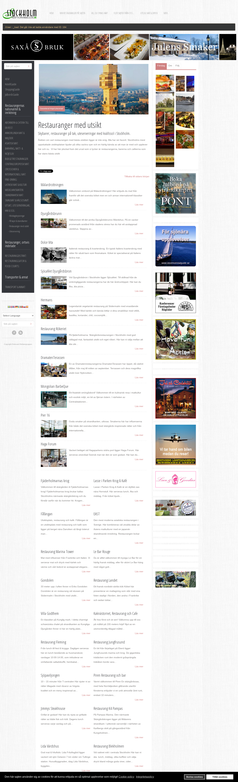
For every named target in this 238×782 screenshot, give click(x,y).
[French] (14, 306)
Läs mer (139, 204)
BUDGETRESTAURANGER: (16, 159)
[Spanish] (27, 306)
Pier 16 (45, 415)
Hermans (46, 299)
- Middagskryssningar (16, 215)
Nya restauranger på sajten (72, 13)
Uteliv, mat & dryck (149, 13)
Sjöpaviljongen (50, 675)
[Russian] (24, 306)
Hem (52, 13)
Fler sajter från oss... (124, 13)
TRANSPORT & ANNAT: (15, 287)
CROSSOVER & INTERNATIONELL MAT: (15, 171)
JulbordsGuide (12, 94)
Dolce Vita (47, 242)
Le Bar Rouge (102, 551)
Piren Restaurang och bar (110, 675)
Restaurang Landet (105, 580)
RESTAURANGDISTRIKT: (16, 256)
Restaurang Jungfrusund (109, 642)
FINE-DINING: (11, 179)
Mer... (166, 13)
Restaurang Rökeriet (53, 328)
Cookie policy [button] (126, 776)
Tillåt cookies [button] (219, 777)
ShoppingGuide (12, 89)
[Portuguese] (22, 306)
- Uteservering (14, 231)
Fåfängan (46, 513)
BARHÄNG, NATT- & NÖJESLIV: (14, 151)
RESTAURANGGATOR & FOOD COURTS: (15, 263)
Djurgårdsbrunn (51, 213)
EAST (97, 513)
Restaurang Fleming (53, 642)
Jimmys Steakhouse (53, 708)
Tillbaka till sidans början (136, 176)
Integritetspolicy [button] (145, 776)
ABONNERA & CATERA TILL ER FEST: (17, 125)
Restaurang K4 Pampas (108, 708)
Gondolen (47, 580)
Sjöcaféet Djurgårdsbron (56, 271)
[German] (16, 306)
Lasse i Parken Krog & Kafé (110, 480)
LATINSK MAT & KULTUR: (16, 185)
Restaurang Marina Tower (57, 551)
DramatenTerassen (53, 357)
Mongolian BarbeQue (54, 386)
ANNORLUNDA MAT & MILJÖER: (14, 135)
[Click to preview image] (93, 89)
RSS (20, 332)
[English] (11, 306)
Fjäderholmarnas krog (55, 480)
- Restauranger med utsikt (18, 226)
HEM (7, 79)
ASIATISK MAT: (11, 143)
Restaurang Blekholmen (109, 746)
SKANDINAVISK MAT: (14, 195)
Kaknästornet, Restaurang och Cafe (116, 613)
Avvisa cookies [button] (194, 777)
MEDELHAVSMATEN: (14, 190)
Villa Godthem (50, 613)
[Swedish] (9, 306)
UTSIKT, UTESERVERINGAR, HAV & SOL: (17, 207)
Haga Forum (48, 444)
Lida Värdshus (50, 746)
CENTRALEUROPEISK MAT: (17, 164)
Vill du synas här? (99, 13)
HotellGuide (10, 84)
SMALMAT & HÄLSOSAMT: (17, 200)
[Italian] (19, 306)
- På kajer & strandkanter (17, 221)
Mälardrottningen (52, 184)
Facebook (14, 332)
